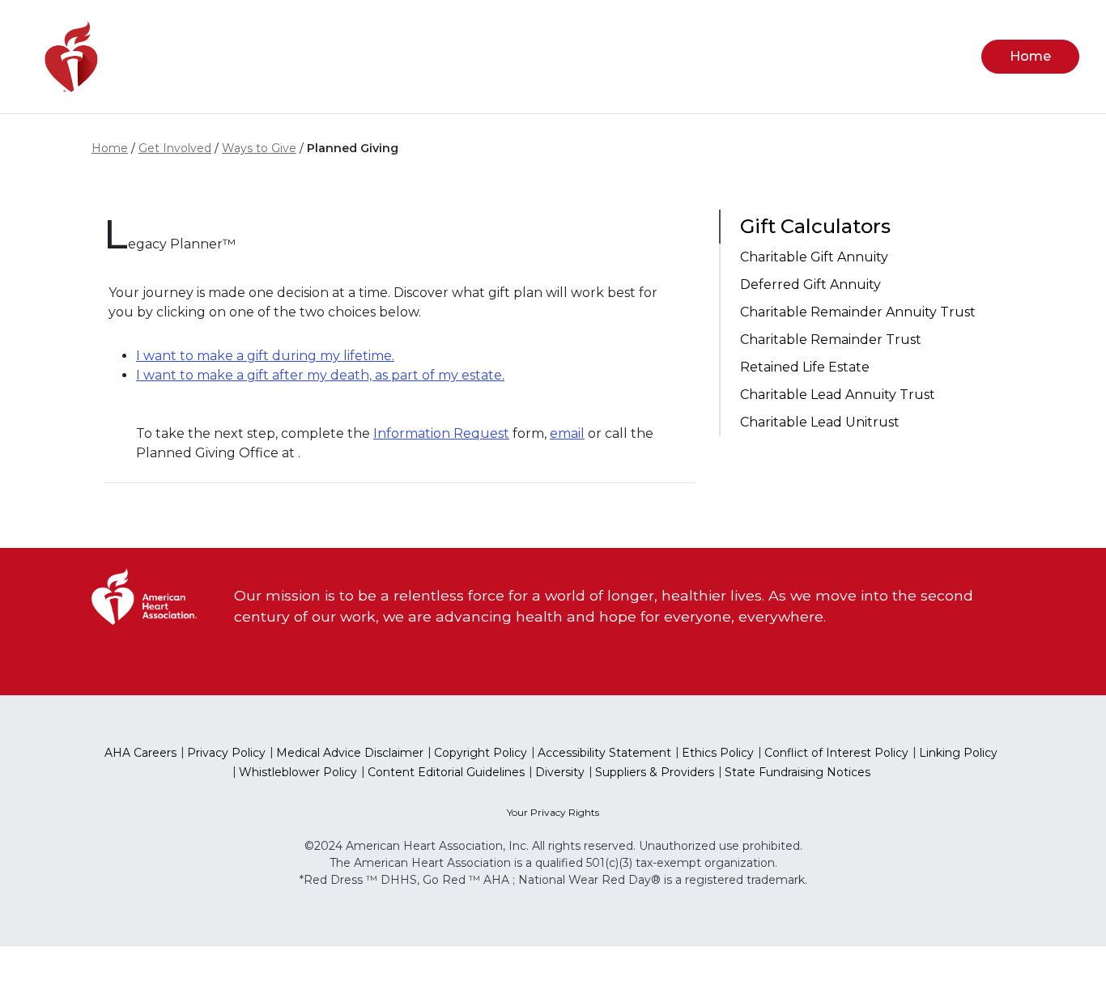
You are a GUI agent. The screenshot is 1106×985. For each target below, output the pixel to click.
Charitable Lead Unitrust (820, 422)
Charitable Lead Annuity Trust (837, 394)
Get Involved (174, 148)
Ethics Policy (718, 752)
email (567, 433)
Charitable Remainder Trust (830, 339)
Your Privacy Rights (553, 812)
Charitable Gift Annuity (814, 257)
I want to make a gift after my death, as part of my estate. (320, 375)
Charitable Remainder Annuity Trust (858, 312)
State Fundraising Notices (797, 772)
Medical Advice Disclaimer (349, 752)
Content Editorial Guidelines (446, 772)
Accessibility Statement (604, 752)
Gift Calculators (815, 226)
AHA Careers (140, 752)
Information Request (441, 433)
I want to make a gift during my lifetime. (265, 355)
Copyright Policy (480, 752)
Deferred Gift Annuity (810, 284)
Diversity (560, 772)
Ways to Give (259, 148)
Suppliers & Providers (654, 772)
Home (109, 148)
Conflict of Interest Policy (836, 752)
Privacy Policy (226, 752)
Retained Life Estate (805, 367)
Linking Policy (958, 752)
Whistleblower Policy (298, 772)
